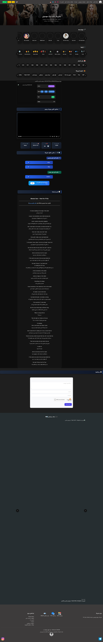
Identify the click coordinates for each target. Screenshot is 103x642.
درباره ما (75, 2)
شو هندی (60, 75)
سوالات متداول (89, 2)
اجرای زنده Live (68, 75)
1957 (69, 65)
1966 (46, 65)
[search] (16, 2)
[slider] (34, 136)
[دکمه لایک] (48, 146)
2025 (83, 75)
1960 (65, 65)
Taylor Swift (27, 75)
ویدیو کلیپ (34, 75)
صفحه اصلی (95, 2)
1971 (28, 65)
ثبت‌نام (9, 2)
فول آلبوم (54, 75)
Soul (46, 91)
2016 (53, 97)
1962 (55, 65)
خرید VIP (4, 2)
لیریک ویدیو (47, 75)
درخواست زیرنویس (81, 2)
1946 (79, 65)
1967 (42, 65)
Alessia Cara (51, 86)
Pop (79, 75)
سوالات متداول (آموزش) (29, 625)
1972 (23, 65)
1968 (37, 65)
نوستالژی (41, 75)
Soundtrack (51, 91)
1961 (60, 65)
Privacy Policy (31, 616)
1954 (74, 65)
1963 (51, 65)
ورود (13, 2)
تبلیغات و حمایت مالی (69, 2)
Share (25, 145)
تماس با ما (62, 2)
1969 (32, 65)
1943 (83, 65)
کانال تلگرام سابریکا (32, 203)
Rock (74, 75)
